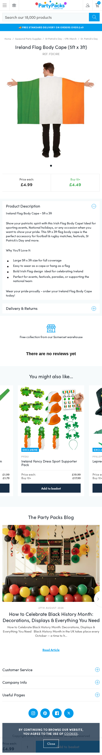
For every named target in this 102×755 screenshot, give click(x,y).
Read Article (51, 649)
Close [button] (51, 743)
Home (8, 38)
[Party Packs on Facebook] (57, 713)
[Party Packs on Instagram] (33, 713)
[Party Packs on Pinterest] (45, 713)
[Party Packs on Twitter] (69, 713)
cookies (71, 734)
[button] (51, 109)
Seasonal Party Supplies (28, 38)
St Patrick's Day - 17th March (61, 38)
